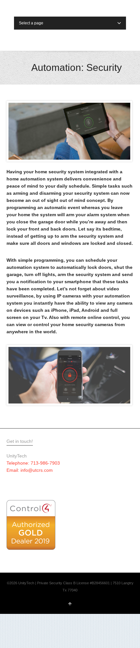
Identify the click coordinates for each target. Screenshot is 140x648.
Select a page (31, 23)
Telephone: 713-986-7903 (33, 463)
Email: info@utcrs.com (30, 470)
